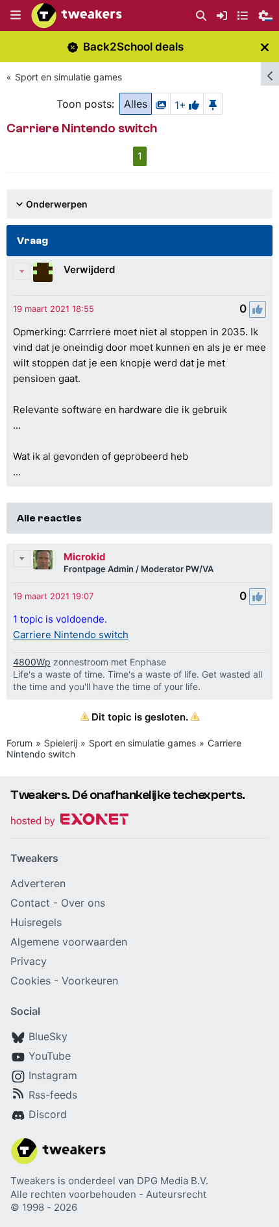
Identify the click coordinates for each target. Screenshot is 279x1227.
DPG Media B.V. (172, 1180)
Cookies (30, 980)
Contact (30, 902)
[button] (15, 15)
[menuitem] (201, 16)
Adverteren (38, 883)
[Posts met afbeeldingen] (161, 103)
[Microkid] (43, 559)
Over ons (83, 902)
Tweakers (32, 1180)
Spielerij (60, 742)
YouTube (50, 1055)
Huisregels (36, 922)
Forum (19, 742)
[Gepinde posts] (213, 103)
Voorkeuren (90, 980)
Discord (48, 1114)
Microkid (85, 557)
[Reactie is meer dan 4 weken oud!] (53, 309)
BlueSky (48, 1036)
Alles (135, 103)
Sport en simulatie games (68, 76)
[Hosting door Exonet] (69, 821)
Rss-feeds (53, 1094)
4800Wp (32, 661)
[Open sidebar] (270, 74)
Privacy (28, 961)
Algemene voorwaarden (68, 941)
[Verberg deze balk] (264, 47)
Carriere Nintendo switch (70, 634)
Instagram (53, 1075)
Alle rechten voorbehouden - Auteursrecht (108, 1194)
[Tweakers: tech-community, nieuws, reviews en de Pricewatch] (76, 15)
